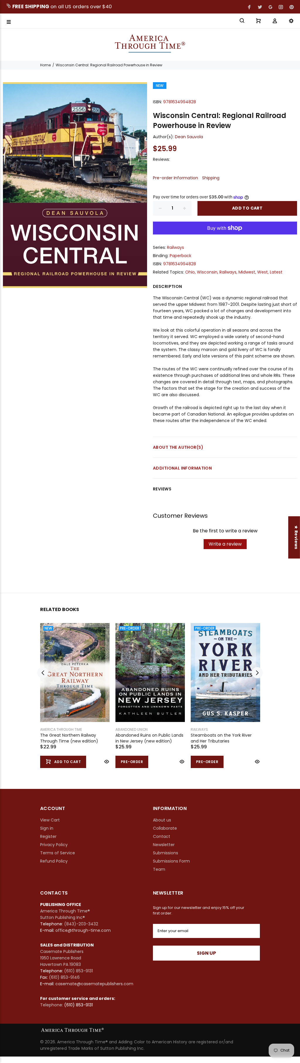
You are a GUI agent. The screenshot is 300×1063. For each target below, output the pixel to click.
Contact (161, 836)
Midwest (246, 272)
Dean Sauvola (189, 137)
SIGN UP (206, 953)
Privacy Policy (54, 845)
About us (162, 820)
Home (45, 65)
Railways (175, 247)
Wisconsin (207, 272)
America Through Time (61, 729)
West (262, 272)
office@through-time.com (83, 930)
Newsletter (164, 845)
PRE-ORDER (132, 761)
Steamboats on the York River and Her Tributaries (221, 738)
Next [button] (257, 672)
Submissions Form (171, 861)
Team (159, 869)
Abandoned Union (131, 729)
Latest (276, 272)
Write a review (225, 544)
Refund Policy (54, 861)
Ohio (190, 272)
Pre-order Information (175, 178)
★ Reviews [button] (296, 537)
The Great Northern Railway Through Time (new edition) (69, 738)
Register (48, 836)
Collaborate (165, 828)
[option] (74, 689)
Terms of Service (57, 853)
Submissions (165, 853)
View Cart (50, 820)
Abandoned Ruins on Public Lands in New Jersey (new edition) (149, 738)
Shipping (210, 178)
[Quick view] (106, 761)
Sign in (46, 828)
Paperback (180, 256)
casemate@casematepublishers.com (94, 984)
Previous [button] (42, 672)
